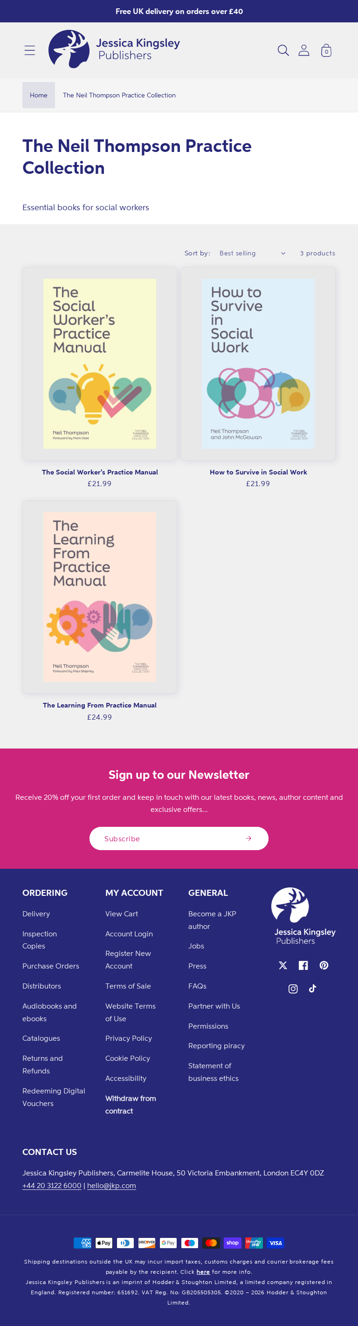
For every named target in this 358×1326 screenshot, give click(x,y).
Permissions (208, 1026)
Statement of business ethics (213, 1071)
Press (197, 966)
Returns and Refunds (42, 1064)
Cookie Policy (127, 1058)
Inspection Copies (39, 939)
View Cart (121, 913)
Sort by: (198, 253)
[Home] (114, 50)
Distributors (41, 986)
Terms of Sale (128, 986)
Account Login (129, 933)
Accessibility (125, 1078)
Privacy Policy (128, 1038)
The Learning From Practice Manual (100, 705)
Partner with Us (214, 1006)
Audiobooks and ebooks (49, 1012)
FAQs (197, 986)
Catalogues (41, 1038)
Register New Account (128, 959)
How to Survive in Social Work (258, 472)
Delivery (36, 913)
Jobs (196, 945)
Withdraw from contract (130, 1104)
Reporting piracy (216, 1045)
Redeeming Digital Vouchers (53, 1096)
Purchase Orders (50, 966)
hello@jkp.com (111, 1185)
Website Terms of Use (130, 1012)
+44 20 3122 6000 (52, 1185)
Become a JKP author (212, 919)
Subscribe (122, 838)
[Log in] (304, 50)
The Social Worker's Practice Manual (100, 472)
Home (39, 95)
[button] (29, 50)
